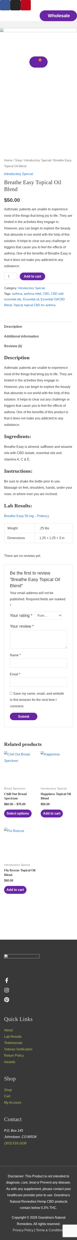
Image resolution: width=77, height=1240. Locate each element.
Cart (7, 1096)
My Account (12, 1102)
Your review (22, 626)
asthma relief (32, 293)
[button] (38, 24)
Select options (18, 813)
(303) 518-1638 (15, 1143)
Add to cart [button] (51, 813)
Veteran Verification (18, 1049)
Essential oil (31, 299)
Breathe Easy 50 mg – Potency (26, 516)
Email (15, 674)
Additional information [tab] (21, 336)
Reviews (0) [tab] (13, 346)
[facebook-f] (6, 982)
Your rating (21, 615)
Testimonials (13, 1043)
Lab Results (13, 1036)
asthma (17, 293)
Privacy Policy (23, 1230)
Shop (18, 160)
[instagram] (6, 991)
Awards (9, 1062)
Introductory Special (37, 160)
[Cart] (38, 62)
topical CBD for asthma (39, 305)
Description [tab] (13, 326)
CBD (46, 293)
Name (15, 655)
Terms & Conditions (50, 1230)
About (8, 1030)
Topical (18, 305)
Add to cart (32, 276)
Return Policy (14, 1055)
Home (8, 160)
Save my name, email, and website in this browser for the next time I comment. (37, 700)
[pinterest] (6, 1001)
